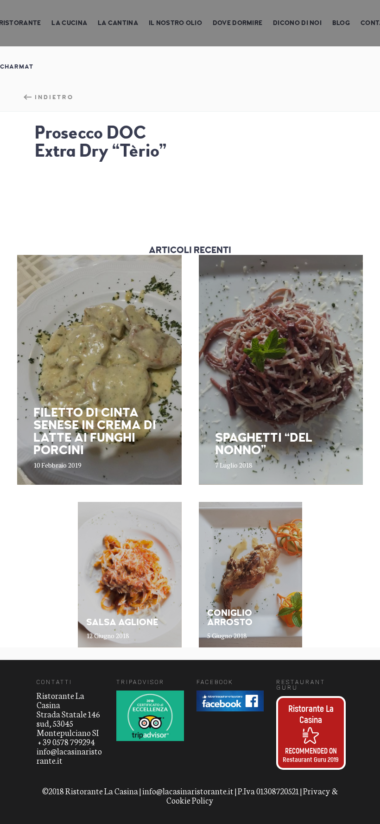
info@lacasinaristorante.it (69, 755)
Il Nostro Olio (175, 23)
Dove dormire (238, 23)
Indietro (54, 97)
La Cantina (118, 23)
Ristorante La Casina (311, 714)
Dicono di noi (297, 23)
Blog (341, 23)
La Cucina (69, 23)
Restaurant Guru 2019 (311, 759)
